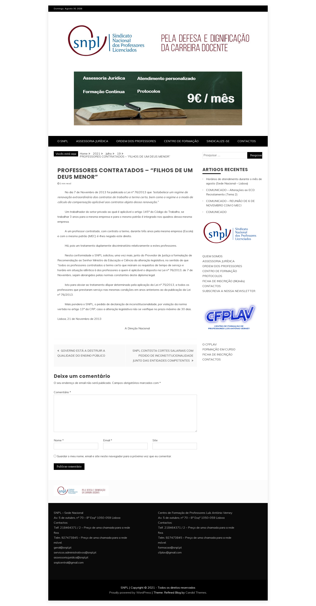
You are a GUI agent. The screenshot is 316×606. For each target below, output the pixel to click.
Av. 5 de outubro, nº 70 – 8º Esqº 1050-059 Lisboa (87, 517)
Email (107, 440)
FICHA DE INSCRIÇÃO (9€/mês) (223, 281)
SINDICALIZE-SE (218, 141)
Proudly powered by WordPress (130, 592)
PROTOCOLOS (212, 276)
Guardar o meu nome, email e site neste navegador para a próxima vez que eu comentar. (114, 456)
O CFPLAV (209, 344)
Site (155, 440)
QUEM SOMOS (212, 256)
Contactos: (61, 522)
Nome (59, 440)
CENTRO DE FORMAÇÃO (181, 141)
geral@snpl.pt (63, 547)
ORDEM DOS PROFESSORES (136, 141)
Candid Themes (196, 592)
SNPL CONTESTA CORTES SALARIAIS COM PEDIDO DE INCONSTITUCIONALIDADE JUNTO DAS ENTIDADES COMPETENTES (163, 355)
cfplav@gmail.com (170, 552)
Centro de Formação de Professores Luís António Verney (195, 513)
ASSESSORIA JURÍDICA (92, 141)
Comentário (62, 392)
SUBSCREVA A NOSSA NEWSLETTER (228, 291)
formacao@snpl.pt (170, 547)
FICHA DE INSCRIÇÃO (217, 354)
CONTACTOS (247, 141)
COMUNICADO (216, 212)
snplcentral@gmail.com (69, 562)
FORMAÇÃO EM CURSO (218, 349)
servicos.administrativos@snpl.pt (75, 552)
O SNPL (62, 141)
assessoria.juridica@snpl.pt (71, 557)
